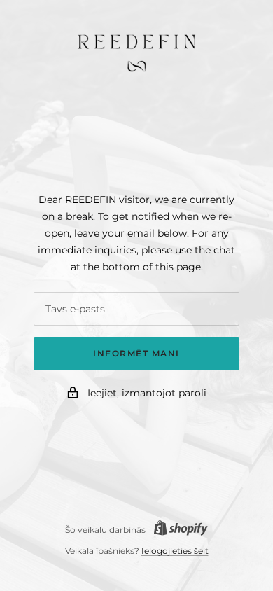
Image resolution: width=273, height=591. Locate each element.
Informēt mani (136, 353)
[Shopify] (177, 529)
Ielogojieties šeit (175, 550)
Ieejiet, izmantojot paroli (147, 393)
